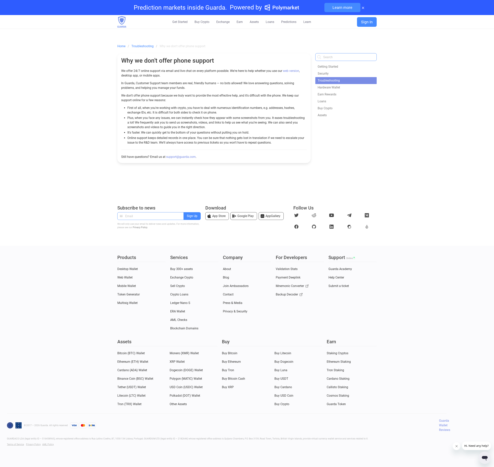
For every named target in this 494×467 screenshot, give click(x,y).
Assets (322, 115)
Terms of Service (15, 444)
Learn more (342, 7)
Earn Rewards (327, 94)
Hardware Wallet (329, 87)
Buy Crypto (325, 108)
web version (291, 71)
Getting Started (328, 66)
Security (323, 73)
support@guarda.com (181, 157)
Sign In (367, 22)
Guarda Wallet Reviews (444, 425)
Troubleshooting (329, 80)
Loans (322, 101)
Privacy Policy (140, 227)
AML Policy (48, 444)
